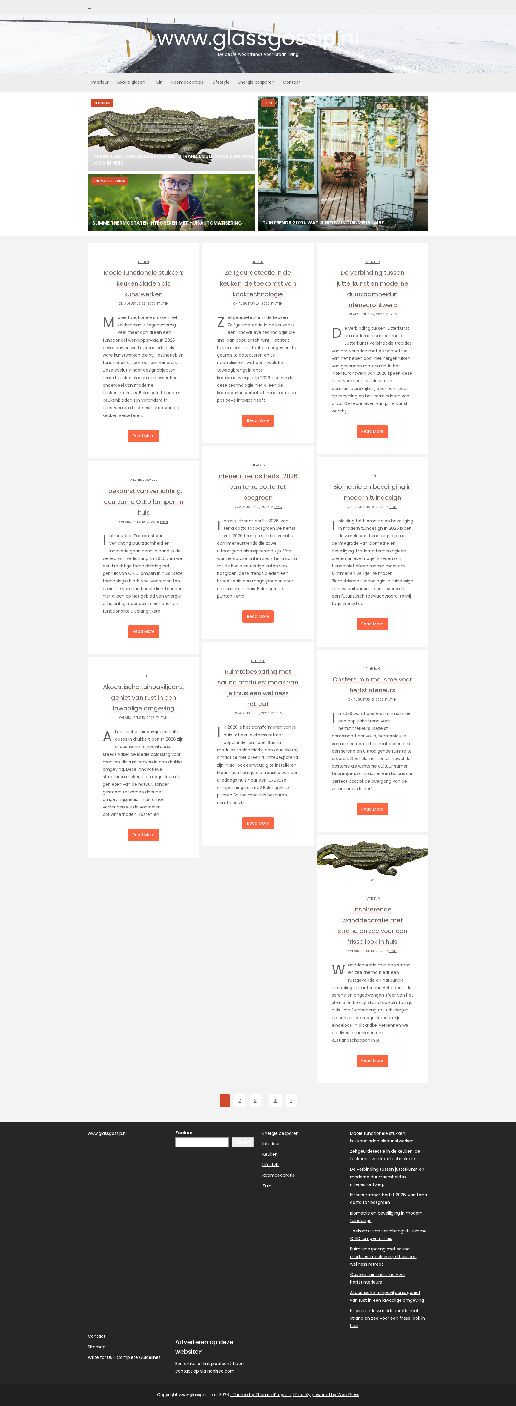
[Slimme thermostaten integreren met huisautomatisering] (171, 202)
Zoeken (184, 1133)
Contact (292, 82)
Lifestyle (221, 82)
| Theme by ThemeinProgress (261, 1395)
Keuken (143, 262)
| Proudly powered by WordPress (326, 1395)
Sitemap (96, 1347)
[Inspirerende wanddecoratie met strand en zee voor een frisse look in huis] (171, 133)
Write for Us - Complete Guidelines (124, 1357)
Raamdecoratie (187, 82)
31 (275, 1100)
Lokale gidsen (131, 82)
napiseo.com (220, 1371)
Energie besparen (256, 82)
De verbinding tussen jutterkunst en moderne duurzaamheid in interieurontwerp (387, 1176)
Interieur (100, 82)
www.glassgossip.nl (258, 40)
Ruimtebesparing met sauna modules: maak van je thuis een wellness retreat (383, 1256)
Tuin (158, 82)
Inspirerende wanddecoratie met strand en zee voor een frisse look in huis (387, 1318)
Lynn (164, 303)
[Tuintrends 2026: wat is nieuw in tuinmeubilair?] (343, 163)
